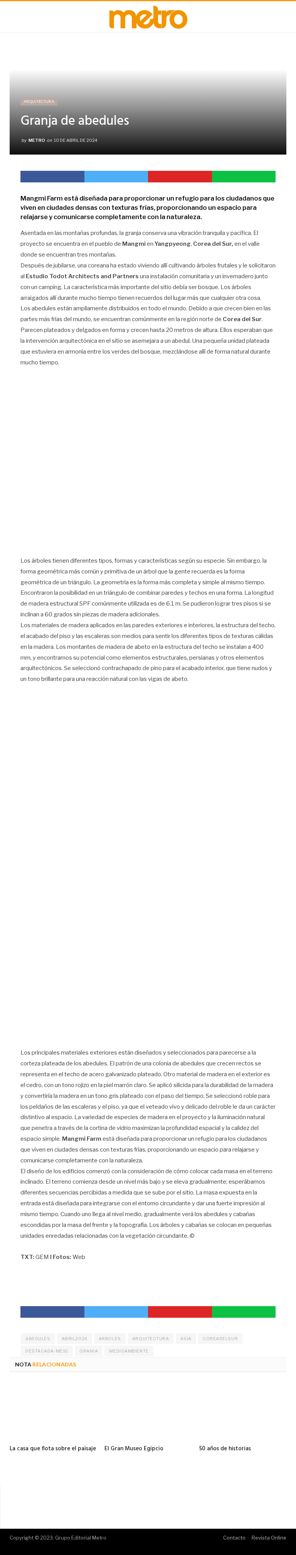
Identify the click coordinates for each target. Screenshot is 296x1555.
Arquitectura (39, 101)
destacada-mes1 (46, 1351)
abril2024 (74, 1338)
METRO (37, 140)
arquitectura (150, 1338)
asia (186, 1338)
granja (88, 1351)
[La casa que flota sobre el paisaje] (53, 1411)
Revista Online (269, 1538)
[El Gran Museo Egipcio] (148, 1411)
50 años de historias (225, 1448)
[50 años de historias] (242, 1411)
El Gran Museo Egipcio (133, 1448)
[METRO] (148, 15)
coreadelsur (220, 1338)
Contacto (234, 1538)
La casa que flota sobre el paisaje (53, 1448)
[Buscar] (283, 17)
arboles (110, 1338)
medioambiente (128, 1351)
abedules (37, 1338)
